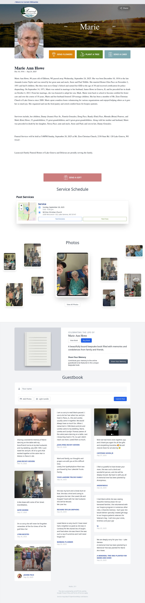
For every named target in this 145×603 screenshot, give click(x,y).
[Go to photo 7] (36, 569)
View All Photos (72, 304)
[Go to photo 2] (31, 496)
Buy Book (86, 340)
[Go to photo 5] (35, 496)
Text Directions (60, 219)
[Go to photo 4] (34, 496)
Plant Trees (104, 219)
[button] (27, 209)
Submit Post (120, 399)
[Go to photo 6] (34, 569)
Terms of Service (78, 593)
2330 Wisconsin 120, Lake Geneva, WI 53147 (59, 214)
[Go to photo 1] (30, 496)
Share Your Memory (118, 361)
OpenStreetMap (75, 597)
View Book (74, 340)
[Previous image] (16, 484)
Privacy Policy (66, 593)
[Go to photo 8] (37, 569)
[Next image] (48, 484)
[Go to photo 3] (32, 496)
